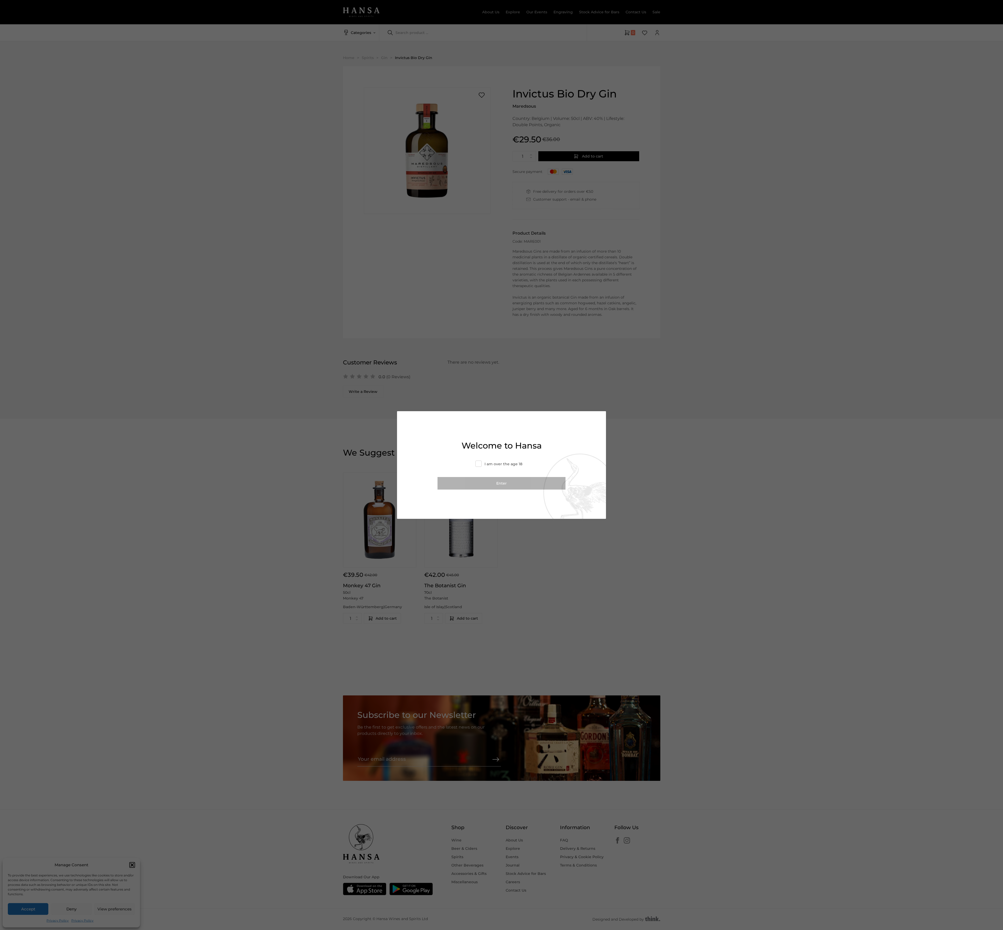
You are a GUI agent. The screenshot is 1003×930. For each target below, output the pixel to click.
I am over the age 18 (503, 464)
